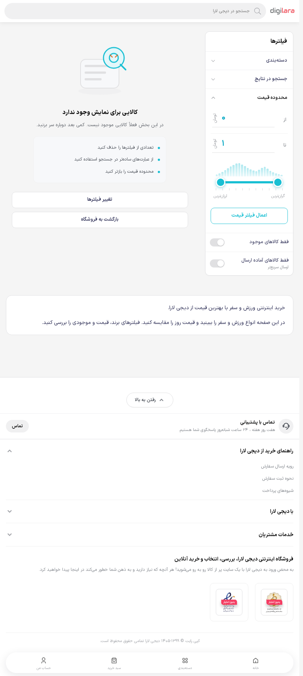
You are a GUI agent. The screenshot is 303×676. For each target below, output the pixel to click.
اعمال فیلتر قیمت (249, 215)
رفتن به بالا (145, 400)
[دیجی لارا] (282, 11)
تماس (17, 426)
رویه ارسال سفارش (277, 466)
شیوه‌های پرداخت (277, 490)
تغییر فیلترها (99, 199)
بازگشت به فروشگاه (100, 219)
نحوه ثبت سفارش (277, 478)
